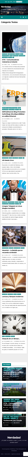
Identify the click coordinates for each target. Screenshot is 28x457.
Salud (15, 294)
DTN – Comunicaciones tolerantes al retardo (12, 404)
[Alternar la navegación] (26, 17)
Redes (11, 55)
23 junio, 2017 (7, 255)
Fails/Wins (13, 414)
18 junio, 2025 (7, 162)
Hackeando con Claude (12, 420)
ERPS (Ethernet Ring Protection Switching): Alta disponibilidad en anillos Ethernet (13, 114)
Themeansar (14, 450)
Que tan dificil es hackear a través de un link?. (13, 373)
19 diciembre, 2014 (8, 341)
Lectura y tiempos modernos (12, 297)
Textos (10, 57)
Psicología (10, 294)
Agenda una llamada (15, 453)
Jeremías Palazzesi (17, 64)
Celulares (5, 294)
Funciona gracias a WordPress (8, 448)
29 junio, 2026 (8, 376)
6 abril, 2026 (6, 64)
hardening (19, 414)
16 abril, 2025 (7, 210)
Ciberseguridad (7, 414)
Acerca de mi (7, 453)
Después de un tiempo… (11, 339)
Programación (6, 55)
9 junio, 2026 (8, 391)
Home (2, 453)
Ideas (5, 416)
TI (13, 57)
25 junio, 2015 (7, 299)
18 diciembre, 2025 (8, 118)
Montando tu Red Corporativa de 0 (10, 107)
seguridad (16, 55)
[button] (20, 17)
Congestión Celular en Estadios (12, 389)
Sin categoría (22, 55)
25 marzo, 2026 (9, 422)
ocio (3, 336)
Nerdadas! (6, 7)
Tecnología (5, 57)
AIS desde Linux (8, 160)
